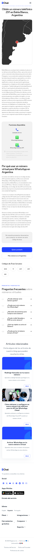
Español (10, 510)
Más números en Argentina (17, 256)
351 (5, 274)
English (4, 510)
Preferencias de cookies (17, 550)
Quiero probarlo (17, 250)
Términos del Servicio (10, 547)
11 (13, 269)
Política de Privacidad (24, 547)
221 (20, 269)
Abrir (27, 386)
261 (28, 269)
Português (17, 510)
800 (5, 269)
